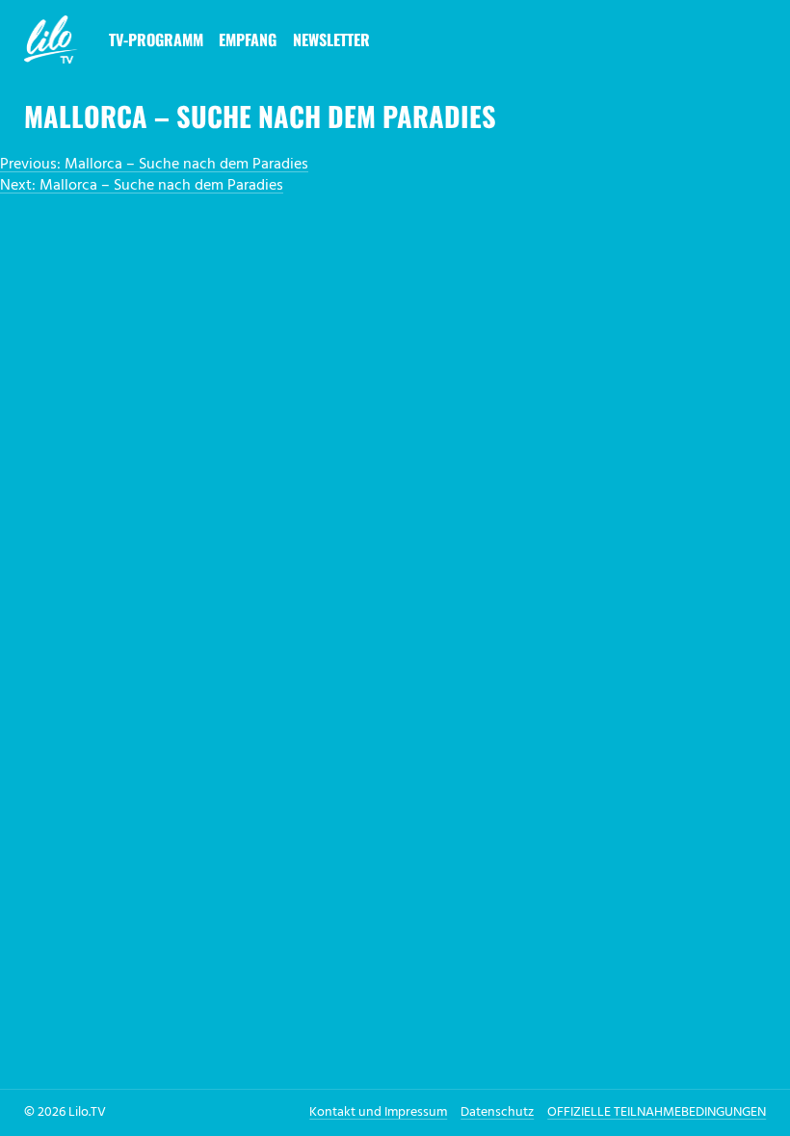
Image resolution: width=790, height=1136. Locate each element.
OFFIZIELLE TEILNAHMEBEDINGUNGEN (656, 1112)
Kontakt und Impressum (378, 1112)
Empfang (247, 39)
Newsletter (331, 39)
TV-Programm (156, 39)
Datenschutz (497, 1112)
